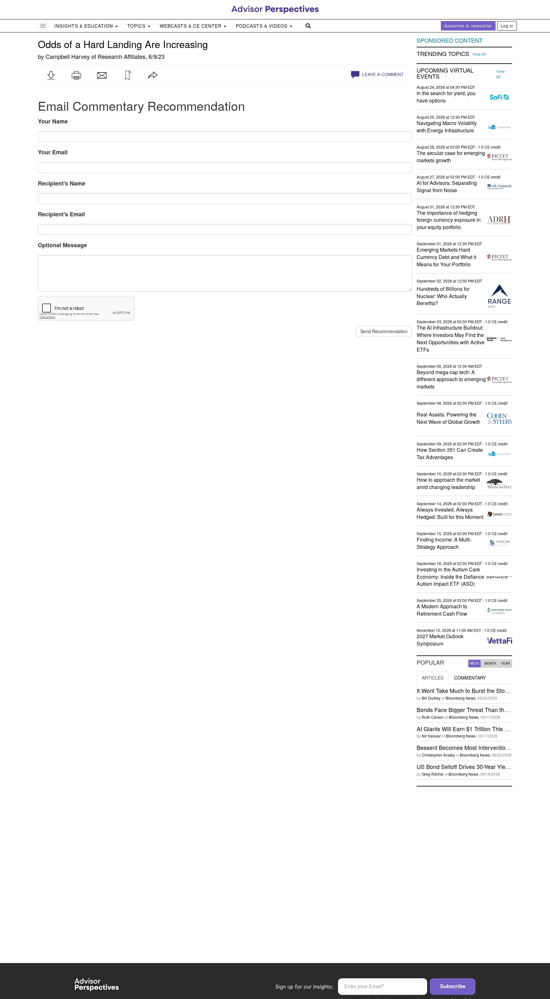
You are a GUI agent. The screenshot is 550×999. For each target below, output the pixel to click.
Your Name (53, 121)
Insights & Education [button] (84, 26)
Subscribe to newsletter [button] (468, 25)
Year (505, 663)
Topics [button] (137, 26)
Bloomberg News (461, 698)
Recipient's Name (61, 183)
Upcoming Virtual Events (445, 73)
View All (479, 54)
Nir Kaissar (431, 735)
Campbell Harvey (68, 56)
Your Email (52, 152)
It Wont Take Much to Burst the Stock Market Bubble (483, 690)
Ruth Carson (433, 717)
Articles (432, 677)
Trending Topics (443, 54)
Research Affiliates (121, 56)
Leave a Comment (382, 74)
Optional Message (62, 245)
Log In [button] (507, 25)
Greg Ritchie (432, 774)
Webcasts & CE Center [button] (191, 26)
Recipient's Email (61, 214)
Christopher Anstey (438, 755)
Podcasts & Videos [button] (262, 26)
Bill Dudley (431, 698)
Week (474, 663)
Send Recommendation (384, 331)
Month (490, 663)
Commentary (470, 677)
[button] (51, 75)
